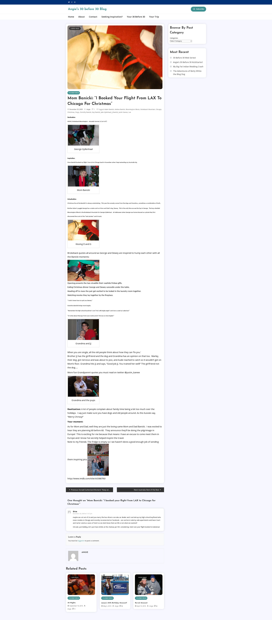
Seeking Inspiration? (112, 16)
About (81, 16)
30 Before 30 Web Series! (184, 57)
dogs (77, 112)
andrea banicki (120, 109)
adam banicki (109, 109)
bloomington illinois (133, 109)
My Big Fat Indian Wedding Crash (188, 66)
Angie (88, 109)
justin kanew (123, 112)
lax (129, 112)
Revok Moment (141, 603)
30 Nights (72, 603)
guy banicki (96, 112)
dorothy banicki (85, 112)
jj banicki (115, 112)
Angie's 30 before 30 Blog (87, 9)
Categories (174, 38)
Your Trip (154, 16)
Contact (93, 16)
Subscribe (200, 9)
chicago (158, 109)
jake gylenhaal (106, 112)
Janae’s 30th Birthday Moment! (114, 603)
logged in (81, 541)
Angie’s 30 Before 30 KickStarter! (188, 62)
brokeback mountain (147, 109)
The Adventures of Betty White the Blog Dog (187, 73)
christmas (70, 112)
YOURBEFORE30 (74, 93)
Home (71, 16)
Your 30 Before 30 (136, 16)
